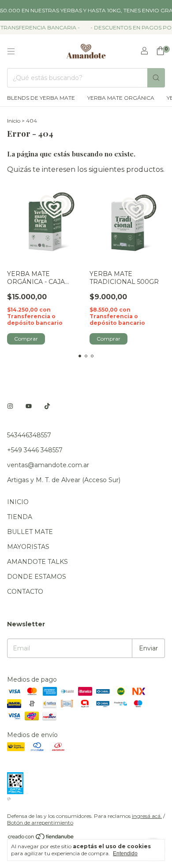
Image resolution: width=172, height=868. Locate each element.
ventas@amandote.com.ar (48, 465)
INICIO (18, 502)
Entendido (125, 853)
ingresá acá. (147, 816)
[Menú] (11, 51)
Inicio (13, 120)
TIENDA (19, 517)
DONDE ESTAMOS (36, 577)
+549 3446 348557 (35, 450)
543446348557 (29, 435)
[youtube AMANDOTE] (29, 406)
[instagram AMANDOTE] (10, 406)
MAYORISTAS (28, 547)
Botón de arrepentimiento (40, 822)
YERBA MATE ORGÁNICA (120, 97)
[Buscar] (156, 77)
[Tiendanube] (41, 838)
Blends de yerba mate (41, 97)
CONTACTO (25, 592)
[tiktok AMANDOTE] (47, 406)
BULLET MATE (30, 532)
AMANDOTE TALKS (37, 562)
